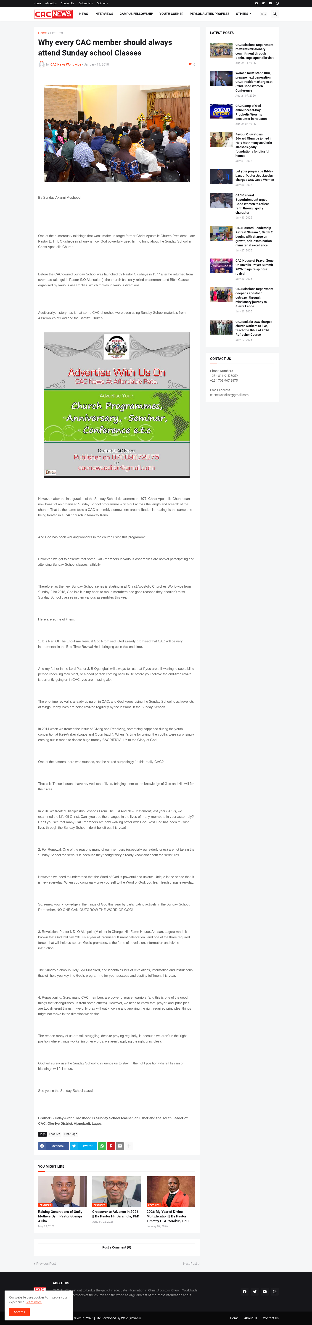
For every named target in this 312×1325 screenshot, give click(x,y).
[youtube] (270, 3)
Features (56, 33)
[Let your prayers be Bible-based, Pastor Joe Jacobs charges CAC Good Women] (221, 176)
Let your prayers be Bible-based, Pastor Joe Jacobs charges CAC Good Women (254, 175)
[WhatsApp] (102, 1146)
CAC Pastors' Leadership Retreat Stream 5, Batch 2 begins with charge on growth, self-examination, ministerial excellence (254, 236)
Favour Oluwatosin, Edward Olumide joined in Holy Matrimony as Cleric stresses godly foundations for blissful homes (253, 145)
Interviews (104, 14)
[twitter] (263, 3)
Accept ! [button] (19, 1312)
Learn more (34, 1302)
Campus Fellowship (136, 14)
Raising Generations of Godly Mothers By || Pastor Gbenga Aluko (60, 1216)
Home (37, 3)
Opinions (102, 3)
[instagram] (277, 3)
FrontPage (70, 1134)
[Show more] (129, 1146)
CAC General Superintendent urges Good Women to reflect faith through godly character (252, 203)
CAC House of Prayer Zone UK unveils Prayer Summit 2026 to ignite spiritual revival (254, 267)
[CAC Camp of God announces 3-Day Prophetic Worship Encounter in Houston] (221, 111)
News (83, 14)
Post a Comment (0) (116, 1247)
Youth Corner (171, 14)
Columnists (86, 3)
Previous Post (46, 1263)
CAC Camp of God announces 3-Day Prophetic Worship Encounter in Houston (251, 112)
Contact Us (67, 3)
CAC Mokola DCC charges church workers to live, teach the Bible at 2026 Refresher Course (253, 328)
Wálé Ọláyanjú (131, 1318)
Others (242, 14)
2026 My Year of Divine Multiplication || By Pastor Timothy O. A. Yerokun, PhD (168, 1216)
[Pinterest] (111, 1146)
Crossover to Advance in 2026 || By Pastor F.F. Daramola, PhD (115, 1214)
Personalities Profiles (210, 14)
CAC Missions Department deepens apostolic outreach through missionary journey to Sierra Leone (254, 297)
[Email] (120, 1146)
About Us (51, 3)
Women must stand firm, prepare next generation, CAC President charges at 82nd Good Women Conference (253, 81)
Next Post (190, 1263)
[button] (263, 14)
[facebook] (256, 3)
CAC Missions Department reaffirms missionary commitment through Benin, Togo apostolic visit (254, 51)
